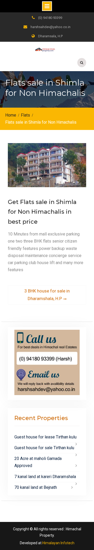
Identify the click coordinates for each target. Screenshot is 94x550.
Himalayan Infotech (58, 543)
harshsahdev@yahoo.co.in (50, 27)
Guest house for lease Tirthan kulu (45, 436)
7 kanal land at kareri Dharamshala (45, 476)
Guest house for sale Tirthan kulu (44, 447)
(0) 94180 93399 (50, 18)
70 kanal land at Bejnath (35, 487)
